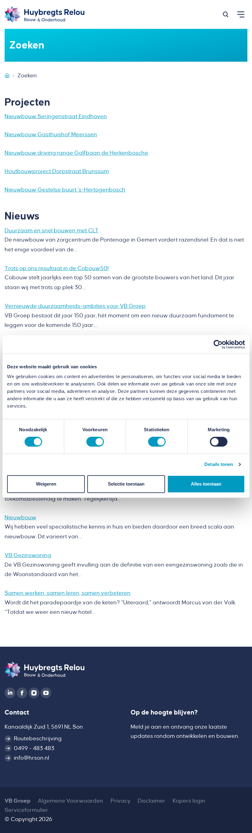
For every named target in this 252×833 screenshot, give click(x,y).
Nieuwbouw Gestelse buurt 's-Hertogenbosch (65, 190)
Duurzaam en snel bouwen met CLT (52, 230)
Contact (17, 712)
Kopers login (189, 801)
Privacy (121, 801)
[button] (225, 14)
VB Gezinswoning (28, 555)
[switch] (95, 442)
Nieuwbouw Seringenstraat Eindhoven (56, 116)
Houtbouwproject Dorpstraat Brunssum (57, 171)
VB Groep (17, 801)
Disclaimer (151, 801)
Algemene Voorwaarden (70, 801)
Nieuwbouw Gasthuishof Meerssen (51, 134)
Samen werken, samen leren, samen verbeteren (68, 593)
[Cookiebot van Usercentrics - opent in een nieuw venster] (218, 344)
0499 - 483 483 (34, 748)
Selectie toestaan (126, 483)
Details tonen (218, 464)
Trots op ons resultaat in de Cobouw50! (57, 268)
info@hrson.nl (31, 758)
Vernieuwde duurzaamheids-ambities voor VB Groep (75, 306)
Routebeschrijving (38, 738)
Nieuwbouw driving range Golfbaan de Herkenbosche (76, 153)
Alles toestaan (206, 483)
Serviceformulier (26, 810)
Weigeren (46, 483)
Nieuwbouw (20, 517)
